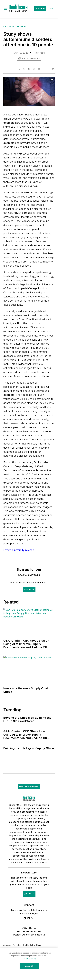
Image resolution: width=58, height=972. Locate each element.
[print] (53, 68)
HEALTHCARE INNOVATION (29, 931)
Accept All (29, 966)
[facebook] (18, 68)
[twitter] (29, 68)
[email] (39, 68)
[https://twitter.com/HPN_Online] (32, 918)
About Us (7, 945)
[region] (29, 960)
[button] (5, 9)
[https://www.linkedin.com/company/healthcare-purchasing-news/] (28, 918)
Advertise (17, 945)
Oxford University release (18, 550)
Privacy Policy (30, 958)
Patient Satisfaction (14, 26)
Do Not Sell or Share (32, 945)
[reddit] (34, 68)
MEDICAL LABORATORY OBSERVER (29, 935)
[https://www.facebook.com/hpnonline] (24, 918)
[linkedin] (24, 68)
